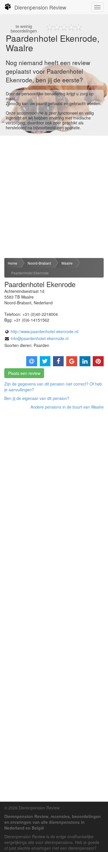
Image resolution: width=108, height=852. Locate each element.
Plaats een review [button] (24, 373)
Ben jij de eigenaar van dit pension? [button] (36, 398)
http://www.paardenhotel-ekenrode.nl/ (45, 331)
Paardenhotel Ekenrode (30, 272)
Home (12, 263)
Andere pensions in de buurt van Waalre (67, 407)
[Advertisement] (54, 197)
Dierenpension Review (40, 7)
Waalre (67, 263)
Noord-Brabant (39, 263)
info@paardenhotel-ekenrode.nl (40, 338)
